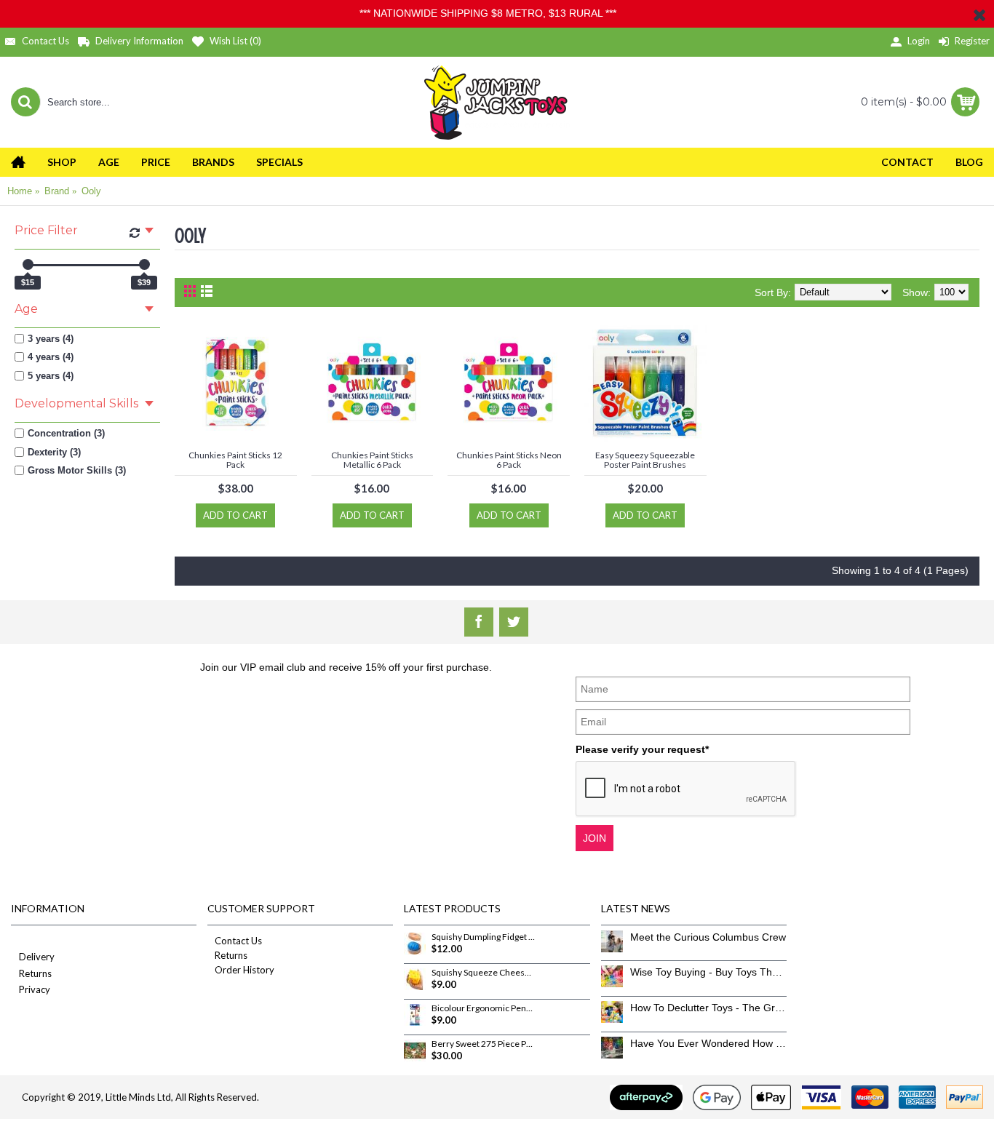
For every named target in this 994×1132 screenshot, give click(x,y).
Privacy (34, 989)
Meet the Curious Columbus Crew (708, 937)
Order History (244, 970)
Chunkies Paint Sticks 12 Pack (235, 460)
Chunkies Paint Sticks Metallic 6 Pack (372, 460)
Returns (35, 973)
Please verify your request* (642, 749)
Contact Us (238, 940)
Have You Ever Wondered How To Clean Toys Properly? (708, 1043)
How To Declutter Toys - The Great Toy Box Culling (708, 1007)
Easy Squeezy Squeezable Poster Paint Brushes (645, 460)
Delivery (37, 956)
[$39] (144, 264)
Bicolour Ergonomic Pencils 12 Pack (483, 1008)
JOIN (594, 838)
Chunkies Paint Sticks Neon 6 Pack (509, 460)
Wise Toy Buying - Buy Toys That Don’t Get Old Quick (708, 972)
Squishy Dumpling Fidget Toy (483, 937)
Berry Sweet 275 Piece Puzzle (483, 1044)
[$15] (28, 264)
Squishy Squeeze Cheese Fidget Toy (483, 973)
